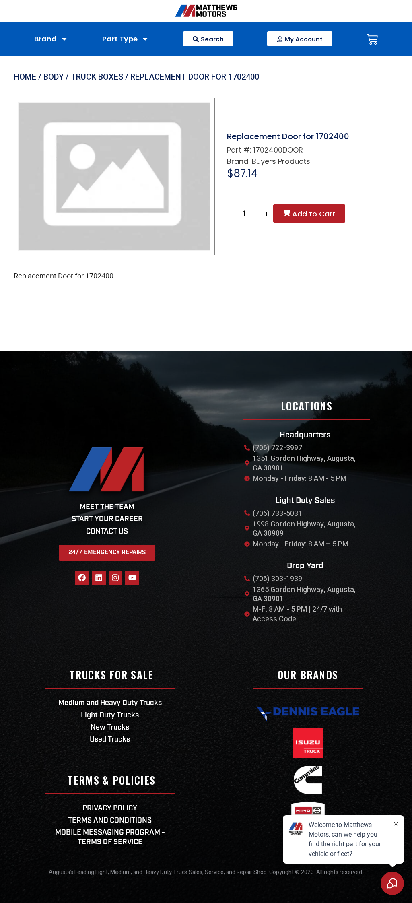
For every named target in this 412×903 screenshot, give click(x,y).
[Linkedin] (99, 578)
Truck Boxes (97, 77)
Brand (45, 39)
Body (53, 77)
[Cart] (372, 41)
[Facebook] (82, 578)
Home (25, 77)
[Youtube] (132, 578)
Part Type (120, 39)
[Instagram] (116, 578)
